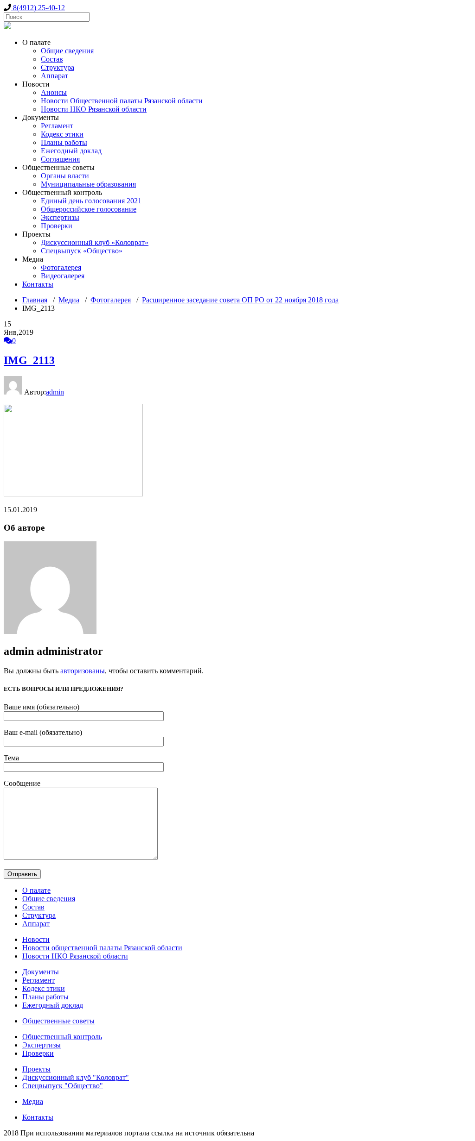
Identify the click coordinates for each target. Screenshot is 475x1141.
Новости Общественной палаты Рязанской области (122, 101)
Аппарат (54, 76)
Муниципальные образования (88, 184)
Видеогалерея (62, 276)
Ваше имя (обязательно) (41, 707)
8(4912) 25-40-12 (38, 8)
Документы (40, 972)
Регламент (57, 126)
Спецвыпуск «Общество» (81, 251)
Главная (34, 300)
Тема (11, 758)
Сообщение (22, 783)
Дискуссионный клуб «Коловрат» (94, 242)
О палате (36, 890)
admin (55, 392)
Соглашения (60, 159)
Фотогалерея (61, 267)
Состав (52, 59)
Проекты (36, 1069)
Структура (57, 67)
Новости (36, 939)
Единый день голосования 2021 (91, 201)
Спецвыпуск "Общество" (62, 1086)
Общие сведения (67, 51)
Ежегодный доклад (71, 151)
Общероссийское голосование (88, 209)
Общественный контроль (62, 1037)
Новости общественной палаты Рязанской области (102, 948)
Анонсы (54, 92)
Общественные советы (58, 1021)
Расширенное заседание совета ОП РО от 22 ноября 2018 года (240, 300)
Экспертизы (60, 217)
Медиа (68, 300)
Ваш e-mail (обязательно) (43, 732)
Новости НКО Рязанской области (94, 109)
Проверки (56, 226)
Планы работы (64, 142)
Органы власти (65, 176)
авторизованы (82, 671)
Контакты (37, 284)
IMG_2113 (29, 360)
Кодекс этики (62, 134)
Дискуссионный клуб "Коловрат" (75, 1077)
